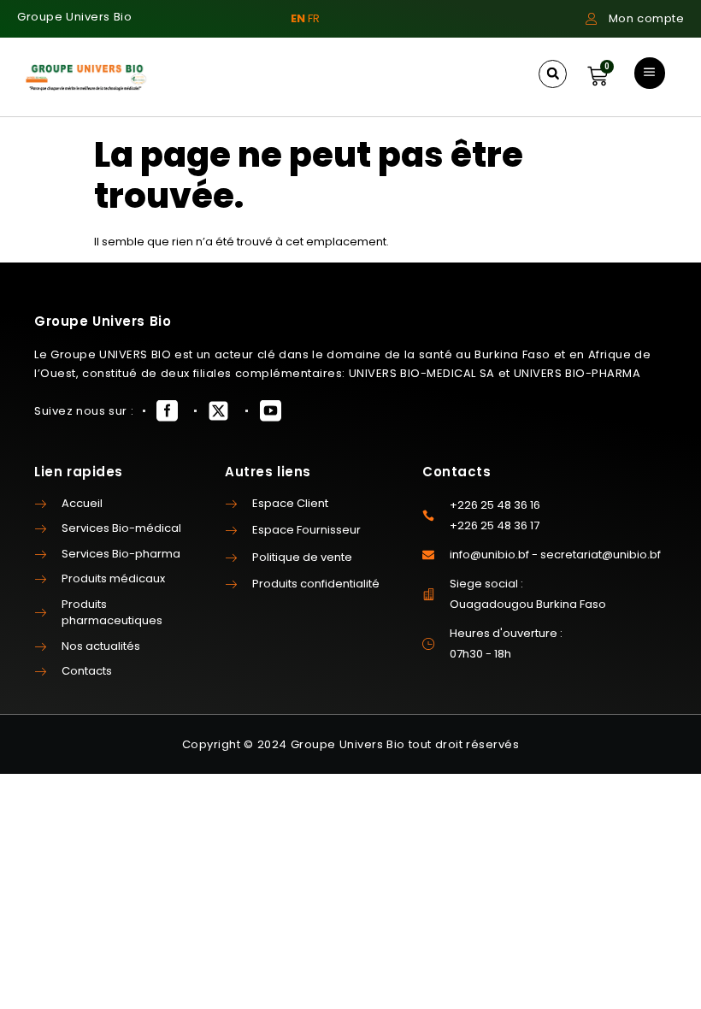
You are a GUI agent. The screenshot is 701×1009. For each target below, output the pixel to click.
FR (314, 18)
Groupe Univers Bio (74, 17)
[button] (553, 74)
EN (298, 18)
